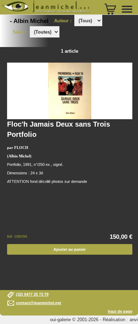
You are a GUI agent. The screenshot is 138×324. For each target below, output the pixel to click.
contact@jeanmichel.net (38, 303)
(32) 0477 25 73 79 (32, 294)
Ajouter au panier (69, 249)
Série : (21, 32)
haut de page (120, 311)
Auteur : (63, 20)
